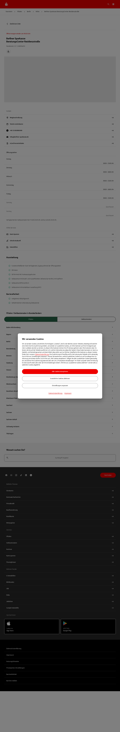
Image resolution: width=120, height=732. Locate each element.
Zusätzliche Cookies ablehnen (60, 378)
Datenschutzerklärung (42, 354)
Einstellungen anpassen (60, 385)
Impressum (67, 393)
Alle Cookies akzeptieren (60, 371)
